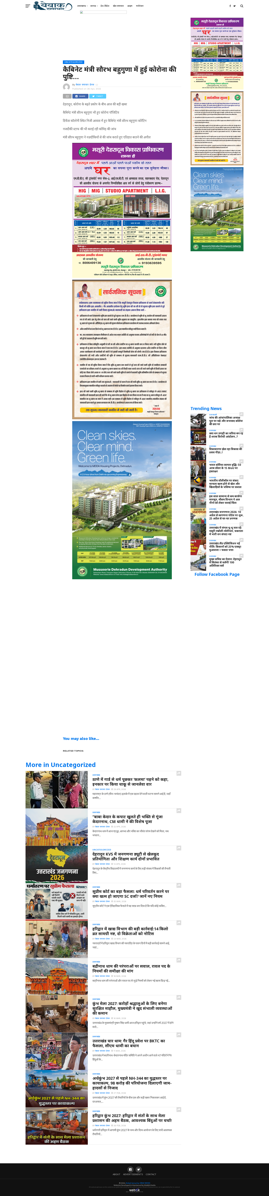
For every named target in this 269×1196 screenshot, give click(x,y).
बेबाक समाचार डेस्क (85, 84)
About (116, 1174)
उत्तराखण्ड (81, 5)
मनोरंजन (140, 5)
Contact (151, 1174)
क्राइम (129, 5)
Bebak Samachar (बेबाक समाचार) (138, 1183)
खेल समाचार (118, 5)
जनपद (93, 5)
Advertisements (133, 1174)
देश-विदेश (105, 5)
